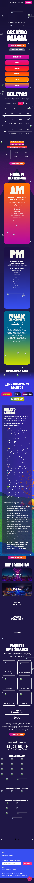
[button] (1, 839)
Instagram (9, 873)
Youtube (20, 873)
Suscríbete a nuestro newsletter (11, 860)
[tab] (6, 394)
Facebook (14, 873)
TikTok (3, 873)
